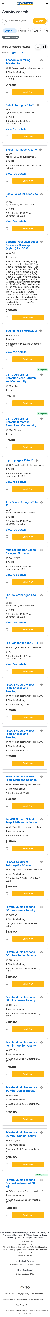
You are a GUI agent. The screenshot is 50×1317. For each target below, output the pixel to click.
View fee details (16, 129)
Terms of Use (38, 1299)
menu (3, 3)
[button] (38, 46)
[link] (22, 61)
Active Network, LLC (14, 1311)
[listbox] (16, 52)
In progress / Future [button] (11, 37)
